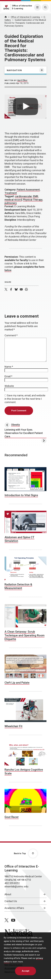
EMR (35, 196)
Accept (25, 971)
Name (9, 366)
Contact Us (11, 901)
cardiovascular (23, 196)
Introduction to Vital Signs (21, 495)
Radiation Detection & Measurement (18, 586)
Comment (11, 335)
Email (8, 376)
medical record (13, 199)
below (8, 270)
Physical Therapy (32, 199)
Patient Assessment (28, 189)
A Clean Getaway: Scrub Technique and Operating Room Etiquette (24, 635)
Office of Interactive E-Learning (25, 17)
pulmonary (11, 203)
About (8, 894)
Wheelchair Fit (13, 726)
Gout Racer (12, 817)
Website (9, 385)
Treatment (11, 192)
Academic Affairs (14, 908)
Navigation (14, 70)
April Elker (22, 80)
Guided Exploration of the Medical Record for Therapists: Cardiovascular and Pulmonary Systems (25, 23)
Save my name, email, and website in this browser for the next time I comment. (25, 399)
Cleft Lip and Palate (17, 682)
